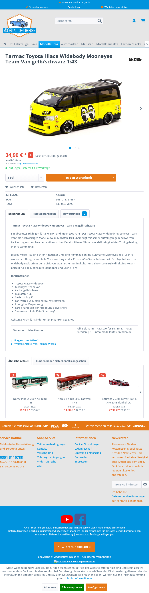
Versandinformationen (128, 530)
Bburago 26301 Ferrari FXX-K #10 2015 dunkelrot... (119, 400)
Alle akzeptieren (72, 587)
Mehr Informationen (79, 578)
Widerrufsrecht (46, 461)
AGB (39, 466)
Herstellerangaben (44, 213)
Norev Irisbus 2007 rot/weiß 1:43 (74, 400)
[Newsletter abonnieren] (145, 484)
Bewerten (41, 187)
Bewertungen (74, 213)
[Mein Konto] (134, 20)
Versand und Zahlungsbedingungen (51, 455)
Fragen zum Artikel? (26, 340)
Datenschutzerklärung (61, 534)
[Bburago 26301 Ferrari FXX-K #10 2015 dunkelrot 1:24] (119, 382)
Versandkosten (82, 527)
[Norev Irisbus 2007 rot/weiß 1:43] (74, 382)
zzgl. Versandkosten (27, 163)
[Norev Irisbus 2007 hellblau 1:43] (29, 382)
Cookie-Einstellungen (87, 444)
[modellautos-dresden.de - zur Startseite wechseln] (20, 25)
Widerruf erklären (76, 547)
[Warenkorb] (143, 20)
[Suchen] (99, 20)
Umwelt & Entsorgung (87, 452)
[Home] (5, 44)
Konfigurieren (96, 587)
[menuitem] (79, 20)
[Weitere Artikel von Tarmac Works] (135, 59)
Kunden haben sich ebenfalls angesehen (61, 361)
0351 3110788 (11, 457)
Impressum (81, 461)
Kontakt (42, 448)
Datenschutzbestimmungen (129, 496)
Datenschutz (82, 457)
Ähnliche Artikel (18, 361)
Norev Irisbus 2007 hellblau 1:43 (30, 400)
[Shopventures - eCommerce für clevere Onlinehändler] (74, 561)
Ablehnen (50, 587)
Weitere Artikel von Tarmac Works (35, 344)
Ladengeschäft (83, 448)
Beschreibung (16, 213)
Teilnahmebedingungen (52, 444)
